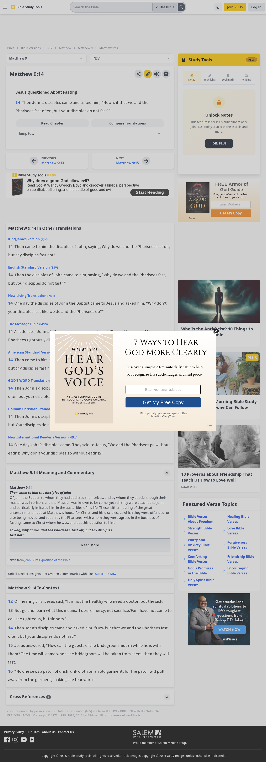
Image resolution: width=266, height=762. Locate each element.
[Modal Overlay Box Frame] (133, 381)
